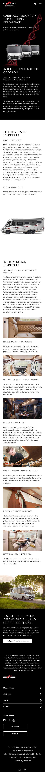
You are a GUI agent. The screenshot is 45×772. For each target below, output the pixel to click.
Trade (5, 700)
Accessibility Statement (22, 761)
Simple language (29, 757)
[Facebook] (9, 720)
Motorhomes (8, 688)
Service (6, 706)
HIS (21, 757)
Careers (15, 734)
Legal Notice (16, 751)
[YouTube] (13, 720)
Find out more (28, 670)
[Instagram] (4, 720)
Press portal (14, 757)
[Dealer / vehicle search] (25, 770)
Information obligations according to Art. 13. (19, 754)
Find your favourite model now (18, 641)
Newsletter (15, 727)
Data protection (27, 751)
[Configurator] (19, 770)
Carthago (7, 694)
